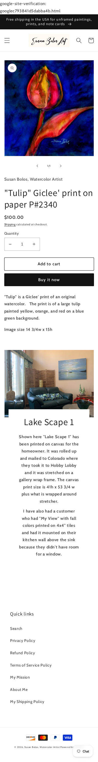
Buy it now (49, 279)
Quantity (11, 233)
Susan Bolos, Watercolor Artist (42, 747)
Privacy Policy (22, 640)
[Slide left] (37, 165)
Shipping (10, 224)
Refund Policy (22, 652)
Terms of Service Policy (31, 665)
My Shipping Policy (27, 701)
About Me (19, 689)
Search (16, 628)
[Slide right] (60, 165)
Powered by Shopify (72, 747)
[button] (7, 40)
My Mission (20, 677)
